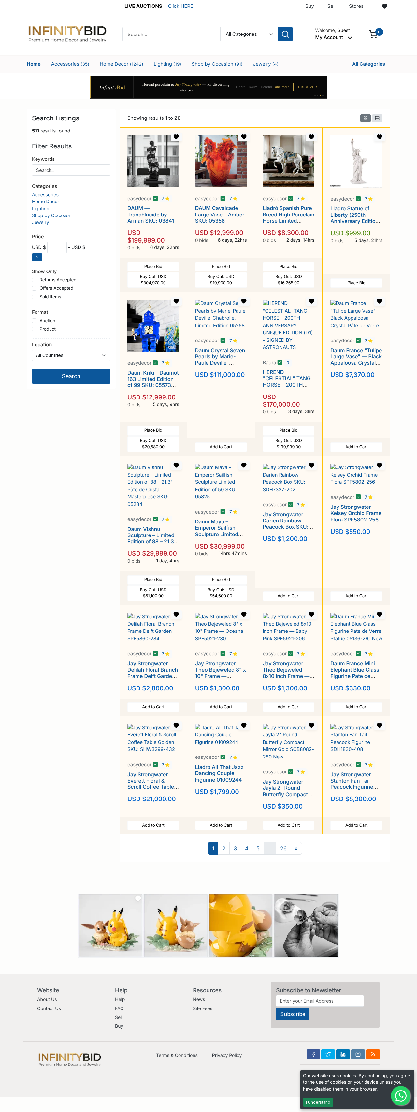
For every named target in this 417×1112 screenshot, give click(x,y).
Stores (356, 6)
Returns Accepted (57, 280)
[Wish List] (384, 6)
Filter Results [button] (53, 146)
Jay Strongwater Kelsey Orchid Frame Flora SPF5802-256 (355, 513)
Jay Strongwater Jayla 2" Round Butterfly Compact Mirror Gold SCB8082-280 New (287, 794)
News (199, 999)
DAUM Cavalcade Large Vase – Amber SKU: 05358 (219, 214)
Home (34, 64)
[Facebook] (313, 1054)
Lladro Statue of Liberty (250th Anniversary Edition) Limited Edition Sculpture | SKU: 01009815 (355, 224)
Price (38, 236)
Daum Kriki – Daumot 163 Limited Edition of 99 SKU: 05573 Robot (153, 382)
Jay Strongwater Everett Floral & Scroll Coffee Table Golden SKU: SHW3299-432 (150, 787)
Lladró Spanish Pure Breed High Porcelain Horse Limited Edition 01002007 (289, 217)
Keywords (43, 159)
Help (120, 999)
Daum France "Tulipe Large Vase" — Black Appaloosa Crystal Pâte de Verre (356, 359)
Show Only (44, 271)
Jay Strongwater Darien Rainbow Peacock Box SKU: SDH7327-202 (286, 523)
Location (42, 344)
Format (40, 312)
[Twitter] (328, 1054)
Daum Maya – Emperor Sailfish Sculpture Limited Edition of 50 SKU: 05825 (217, 534)
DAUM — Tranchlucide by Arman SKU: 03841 (150, 214)
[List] (377, 118)
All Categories (368, 64)
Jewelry (265, 64)
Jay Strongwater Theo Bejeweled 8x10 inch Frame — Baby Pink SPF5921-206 (287, 676)
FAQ (119, 1008)
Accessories (70, 64)
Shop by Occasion (217, 64)
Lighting (167, 64)
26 (283, 848)
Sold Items (50, 296)
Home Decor (121, 64)
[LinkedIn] (343, 1054)
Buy (309, 6)
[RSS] (373, 1054)
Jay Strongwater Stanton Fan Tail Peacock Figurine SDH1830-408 (351, 784)
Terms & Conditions (177, 1055)
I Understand (318, 1102)
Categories (44, 186)
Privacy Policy (227, 1055)
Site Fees (202, 1008)
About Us (47, 999)
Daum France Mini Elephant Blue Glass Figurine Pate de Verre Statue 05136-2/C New (355, 676)
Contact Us (49, 1008)
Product (47, 329)
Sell (331, 6)
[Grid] (365, 118)
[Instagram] (358, 1054)
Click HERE (180, 6)
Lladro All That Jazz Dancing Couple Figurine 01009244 (219, 773)
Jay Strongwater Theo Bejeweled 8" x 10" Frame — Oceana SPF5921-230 (220, 676)
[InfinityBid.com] (67, 34)
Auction (47, 321)
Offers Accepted (56, 288)
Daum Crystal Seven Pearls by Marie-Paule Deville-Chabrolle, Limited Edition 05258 (220, 363)
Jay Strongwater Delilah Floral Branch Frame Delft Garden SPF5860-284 (152, 673)
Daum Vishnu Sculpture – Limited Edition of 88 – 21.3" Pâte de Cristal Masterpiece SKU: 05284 (151, 544)
